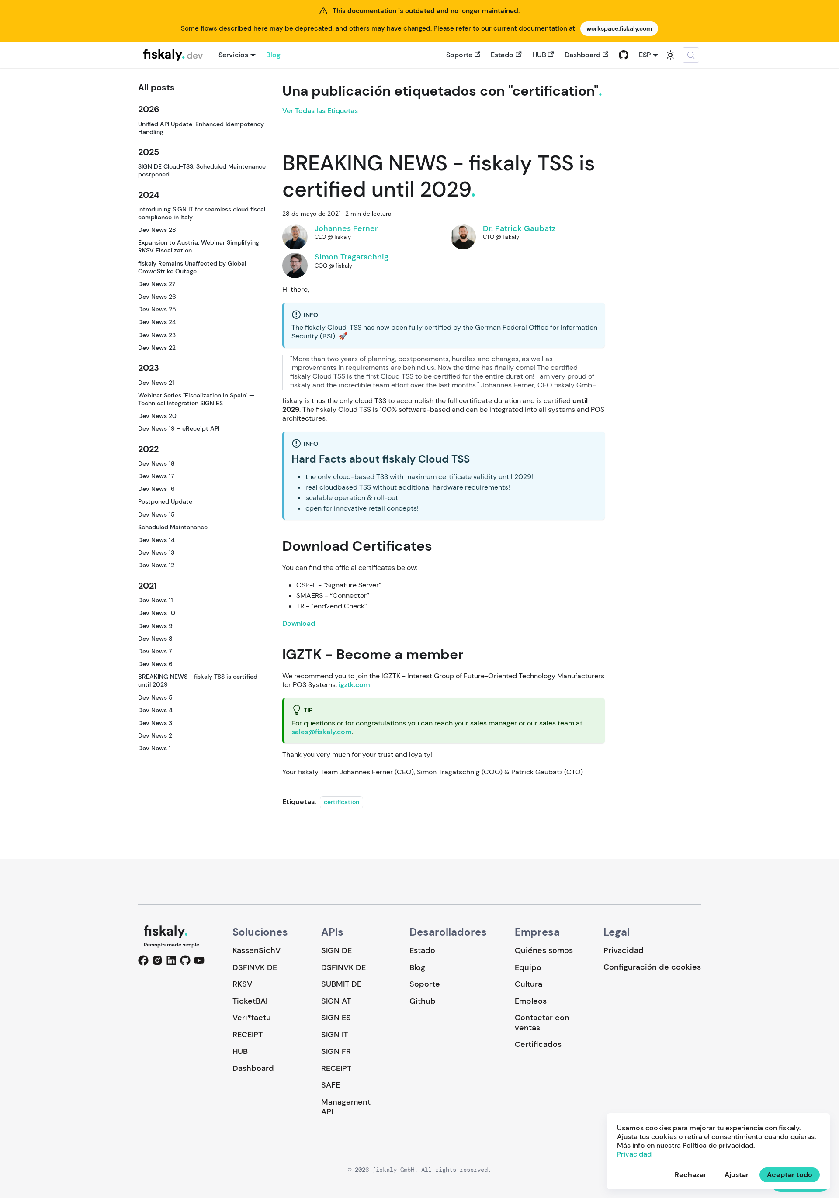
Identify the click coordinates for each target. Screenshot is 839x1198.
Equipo (528, 967)
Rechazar (690, 1174)
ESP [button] (645, 54)
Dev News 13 (156, 552)
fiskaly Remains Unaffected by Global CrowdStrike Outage (192, 267)
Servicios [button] (233, 54)
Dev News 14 (156, 540)
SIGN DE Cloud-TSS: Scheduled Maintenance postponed (202, 170)
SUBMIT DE (341, 984)
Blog (273, 54)
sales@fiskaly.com (321, 731)
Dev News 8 (155, 638)
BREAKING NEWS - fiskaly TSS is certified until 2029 (197, 680)
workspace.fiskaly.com (619, 28)
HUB (539, 54)
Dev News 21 (156, 382)
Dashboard (582, 54)
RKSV (242, 984)
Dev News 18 (156, 463)
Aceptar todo (789, 1174)
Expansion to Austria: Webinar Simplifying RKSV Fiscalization (198, 246)
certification (341, 802)
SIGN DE (336, 950)
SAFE (330, 1085)
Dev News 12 (156, 565)
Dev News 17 (156, 476)
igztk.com (354, 684)
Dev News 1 (154, 748)
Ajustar (737, 1174)
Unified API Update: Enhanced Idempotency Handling (201, 127)
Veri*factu (251, 1017)
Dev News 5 (155, 697)
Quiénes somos (544, 950)
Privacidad (623, 950)
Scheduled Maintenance (173, 527)
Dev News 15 (156, 514)
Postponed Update (165, 501)
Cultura (528, 984)
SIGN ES (336, 1017)
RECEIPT (247, 1034)
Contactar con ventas (542, 1022)
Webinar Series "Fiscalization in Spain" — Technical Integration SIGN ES (196, 399)
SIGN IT (334, 1034)
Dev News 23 (157, 334)
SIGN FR (336, 1051)
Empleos (531, 1001)
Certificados (538, 1044)
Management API (346, 1107)
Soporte (459, 54)
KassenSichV (256, 950)
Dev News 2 (155, 735)
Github (422, 1001)
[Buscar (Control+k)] (691, 55)
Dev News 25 (157, 309)
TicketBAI (249, 1001)
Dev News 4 (155, 710)
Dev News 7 (155, 651)
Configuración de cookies (652, 967)
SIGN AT (336, 1001)
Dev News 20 (157, 416)
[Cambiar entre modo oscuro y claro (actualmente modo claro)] (670, 55)
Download (298, 623)
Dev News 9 (155, 625)
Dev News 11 (155, 600)
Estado (502, 54)
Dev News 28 (157, 230)
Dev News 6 (155, 664)
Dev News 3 (155, 723)
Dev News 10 (156, 613)
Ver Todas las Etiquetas (320, 110)
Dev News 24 (157, 322)
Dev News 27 (156, 284)
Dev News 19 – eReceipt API (178, 428)
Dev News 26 (157, 296)
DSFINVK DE (254, 967)
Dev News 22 (157, 348)
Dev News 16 (156, 489)
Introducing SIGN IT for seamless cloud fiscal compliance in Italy (201, 213)
